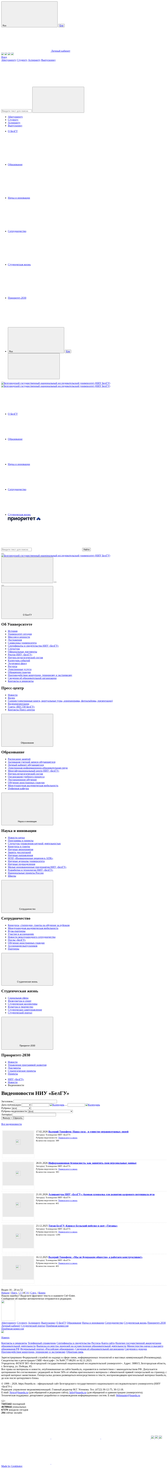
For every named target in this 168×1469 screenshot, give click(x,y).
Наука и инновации (19, 197)
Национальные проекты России (26, 873)
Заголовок (7, 1101)
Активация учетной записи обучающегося (31, 762)
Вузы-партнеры (16, 931)
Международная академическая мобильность (33, 785)
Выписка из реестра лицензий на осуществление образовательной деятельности (81, 1346)
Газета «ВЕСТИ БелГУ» (21, 706)
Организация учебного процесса (26, 776)
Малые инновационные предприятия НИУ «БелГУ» (37, 867)
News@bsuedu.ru (19, 1392)
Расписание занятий (19, 759)
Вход (4, 57)
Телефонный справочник (42, 1343)
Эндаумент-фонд (17, 663)
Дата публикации (11, 1104)
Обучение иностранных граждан (26, 782)
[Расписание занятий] (6, 54)
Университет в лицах (67, 1137)
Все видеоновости (11, 1124)
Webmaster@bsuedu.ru (128, 1395)
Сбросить (17, 1118)
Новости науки (16, 837)
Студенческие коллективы (22, 1003)
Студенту (22, 60)
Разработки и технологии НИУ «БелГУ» (30, 870)
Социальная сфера (18, 998)
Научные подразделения (21, 864)
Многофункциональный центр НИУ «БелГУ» (33, 770)
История (12, 631)
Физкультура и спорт (19, 1000)
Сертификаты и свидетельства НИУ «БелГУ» (33, 645)
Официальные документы (22, 651)
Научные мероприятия (20, 849)
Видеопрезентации (18, 703)
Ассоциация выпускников (22, 945)
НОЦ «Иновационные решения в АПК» (30, 858)
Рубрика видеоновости (14, 1111)
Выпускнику (48, 60)
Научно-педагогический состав (25, 657)
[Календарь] (57, 1104)
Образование (15, 164)
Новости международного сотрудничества (31, 937)
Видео (11, 698)
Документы (14, 1067)
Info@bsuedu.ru (77, 1392)
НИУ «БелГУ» (16, 1079)
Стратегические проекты (22, 1070)
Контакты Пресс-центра (21, 709)
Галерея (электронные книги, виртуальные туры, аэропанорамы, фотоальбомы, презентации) (60, 700)
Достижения (15, 639)
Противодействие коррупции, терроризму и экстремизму (40, 675)
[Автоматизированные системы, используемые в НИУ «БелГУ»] (9, 54)
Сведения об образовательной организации (32, 678)
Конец (41, 1292)
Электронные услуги (20, 669)
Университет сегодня (20, 634)
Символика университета (22, 642)
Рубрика (6, 1108)
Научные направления (20, 855)
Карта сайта (108, 1343)
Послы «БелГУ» (17, 940)
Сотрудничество (17, 231)
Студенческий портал (20, 1012)
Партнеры (13, 948)
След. (33, 1292)
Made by (11, 1466)
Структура (14, 648)
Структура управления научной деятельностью (34, 843)
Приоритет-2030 (17, 297)
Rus (5, 25)
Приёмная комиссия (57, 1325)
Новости (13, 695)
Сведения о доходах (136, 1349)
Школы (12, 875)
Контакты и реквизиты (21, 681)
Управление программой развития (27, 1065)
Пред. (14, 1292)
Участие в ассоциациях (21, 934)
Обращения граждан (19, 672)
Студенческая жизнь (19, 264)
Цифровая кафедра (18, 788)
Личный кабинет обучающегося (26, 765)
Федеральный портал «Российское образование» (47, 1349)
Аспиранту (34, 60)
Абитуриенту (8, 60)
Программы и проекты (20, 840)
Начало (5, 1292)
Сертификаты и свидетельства (74, 1343)
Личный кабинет (60, 51)
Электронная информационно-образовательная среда (38, 767)
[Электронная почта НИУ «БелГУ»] (12, 54)
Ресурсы (12, 666)
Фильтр (6, 1118)
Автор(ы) (6, 1114)
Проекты (13, 1073)
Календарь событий (19, 660)
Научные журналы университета (26, 861)
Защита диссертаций (19, 852)
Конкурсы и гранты (19, 846)
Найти (86, 549)
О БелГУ (13, 131)
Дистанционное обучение (22, 779)
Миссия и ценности (19, 637)
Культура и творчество (20, 1006)
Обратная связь (74, 1352)
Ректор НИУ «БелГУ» (20, 654)
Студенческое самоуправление (25, 1009)
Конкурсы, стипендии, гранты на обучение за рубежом (39, 925)
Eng (61, 25)
